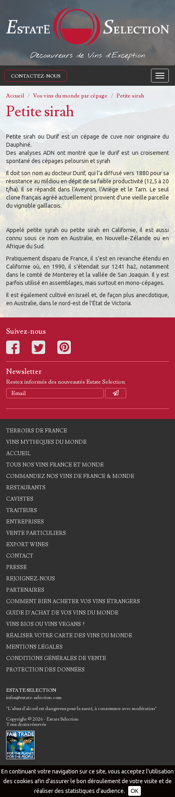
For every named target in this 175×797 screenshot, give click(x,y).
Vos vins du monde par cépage (70, 96)
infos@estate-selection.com (33, 698)
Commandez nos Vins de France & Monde (70, 476)
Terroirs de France (36, 431)
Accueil (15, 96)
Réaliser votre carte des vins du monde (69, 635)
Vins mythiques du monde (46, 442)
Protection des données (45, 670)
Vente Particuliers (36, 533)
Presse (16, 567)
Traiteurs (21, 510)
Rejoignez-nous (30, 578)
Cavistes (19, 499)
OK (134, 791)
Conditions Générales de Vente (56, 658)
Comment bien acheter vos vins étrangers (73, 601)
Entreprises (25, 522)
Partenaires (25, 590)
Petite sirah (130, 96)
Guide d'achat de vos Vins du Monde (62, 613)
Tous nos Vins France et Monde (55, 465)
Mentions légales (34, 647)
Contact (19, 556)
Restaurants (26, 487)
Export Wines (27, 544)
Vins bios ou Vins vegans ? (45, 624)
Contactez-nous (35, 76)
